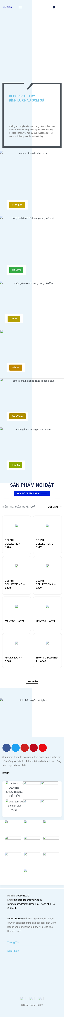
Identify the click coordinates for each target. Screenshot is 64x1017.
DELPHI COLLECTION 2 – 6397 (46, 544)
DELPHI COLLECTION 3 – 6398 (15, 584)
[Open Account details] (60, 7)
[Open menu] (20, 7)
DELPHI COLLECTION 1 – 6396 (15, 544)
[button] (17, 205)
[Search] (46, 7)
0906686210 (22, 895)
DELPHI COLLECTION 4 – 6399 (46, 584)
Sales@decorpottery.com (28, 899)
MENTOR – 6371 (14, 621)
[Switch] (29, 79)
